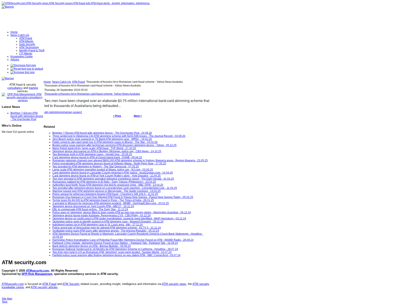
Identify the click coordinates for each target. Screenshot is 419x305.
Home (47, 81)
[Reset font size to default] (26, 68)
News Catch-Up (61, 81)
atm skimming (52, 112)
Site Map (7, 298)
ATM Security (71, 284)
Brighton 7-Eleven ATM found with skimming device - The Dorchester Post (26, 116)
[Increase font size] (22, 72)
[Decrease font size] (23, 65)
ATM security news (174, 284)
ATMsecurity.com (37, 270)
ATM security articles (44, 287)
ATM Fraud (78, 81)
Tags (4, 301)
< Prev (117, 115)
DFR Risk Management (37, 274)
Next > (138, 115)
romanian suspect (71, 112)
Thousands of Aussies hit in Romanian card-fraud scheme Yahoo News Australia (92, 93)
